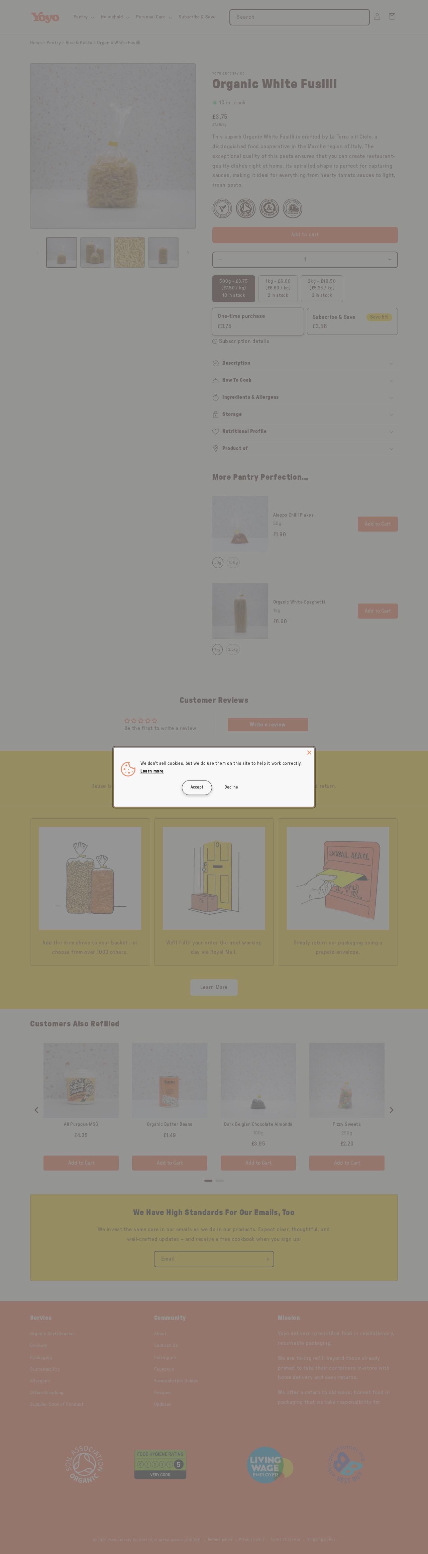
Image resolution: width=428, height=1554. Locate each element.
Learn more (152, 771)
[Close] (309, 752)
